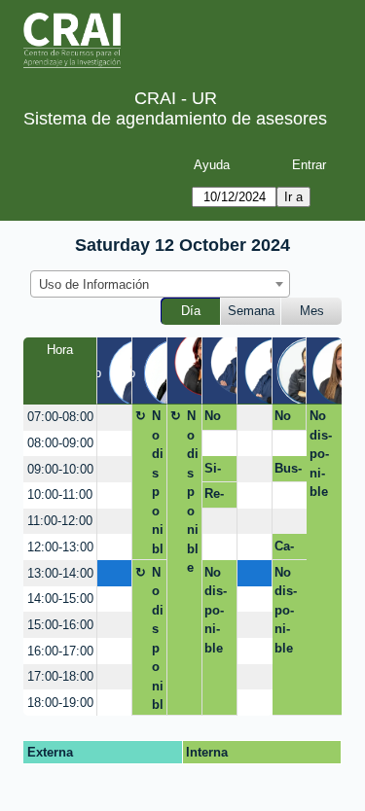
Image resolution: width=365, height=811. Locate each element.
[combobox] (160, 284)
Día (191, 310)
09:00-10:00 (60, 469)
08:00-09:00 (60, 443)
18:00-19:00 (60, 702)
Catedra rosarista (287, 549)
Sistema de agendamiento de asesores (175, 118)
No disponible (158, 484)
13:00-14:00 (60, 573)
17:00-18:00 (60, 676)
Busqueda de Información (288, 471)
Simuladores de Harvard (217, 471)
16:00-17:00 (60, 651)
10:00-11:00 (59, 494)
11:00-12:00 (59, 520)
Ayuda (212, 165)
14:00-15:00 (60, 598)
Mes (312, 310)
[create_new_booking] (114, 418)
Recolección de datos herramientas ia (217, 497)
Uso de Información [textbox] (94, 284)
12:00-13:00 (60, 547)
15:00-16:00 (60, 624)
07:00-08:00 (60, 416)
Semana (251, 310)
